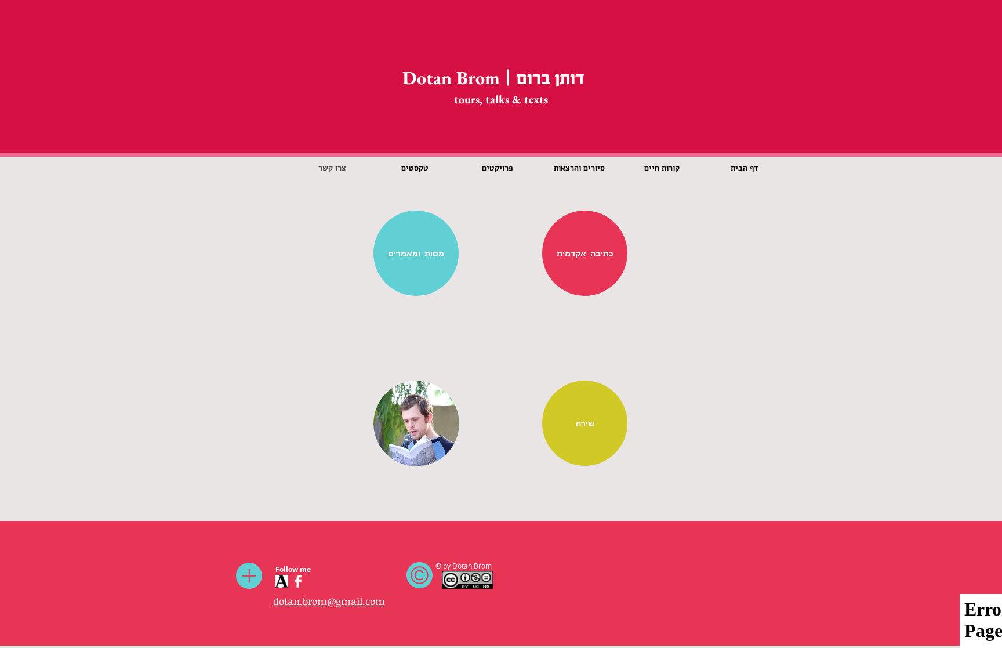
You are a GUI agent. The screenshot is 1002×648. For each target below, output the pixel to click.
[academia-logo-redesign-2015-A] (281, 581)
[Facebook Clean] (298, 581)
